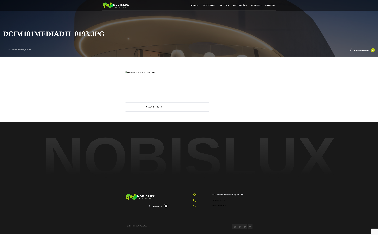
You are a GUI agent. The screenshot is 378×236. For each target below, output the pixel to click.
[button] (361, 50)
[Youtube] (250, 226)
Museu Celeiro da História (155, 107)
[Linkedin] (234, 226)
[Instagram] (239, 226)
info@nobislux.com (219, 206)
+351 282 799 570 (218, 200)
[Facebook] (244, 226)
